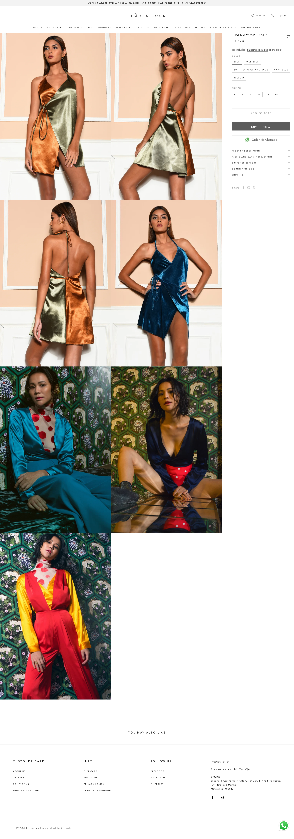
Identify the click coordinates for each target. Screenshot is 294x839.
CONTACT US (21, 784)
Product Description (246, 150)
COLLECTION (75, 27)
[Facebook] (243, 187)
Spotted (200, 27)
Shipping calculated (257, 50)
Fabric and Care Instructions (252, 156)
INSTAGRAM (158, 778)
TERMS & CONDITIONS (98, 791)
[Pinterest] (254, 187)
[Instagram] (222, 797)
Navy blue (281, 69)
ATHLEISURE (142, 27)
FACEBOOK (157, 771)
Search (260, 15)
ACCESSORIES (181, 27)
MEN (90, 27)
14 (276, 94)
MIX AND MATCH (251, 27)
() (286, 15)
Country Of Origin (245, 168)
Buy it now (261, 127)
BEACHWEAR (123, 27)
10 (259, 94)
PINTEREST (157, 784)
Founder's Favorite (223, 27)
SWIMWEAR (104, 27)
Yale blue (252, 61)
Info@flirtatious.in (220, 761)
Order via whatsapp (264, 139)
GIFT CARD (90, 771)
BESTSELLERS (55, 27)
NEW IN (38, 27)
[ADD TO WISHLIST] (288, 37)
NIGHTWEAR (161, 27)
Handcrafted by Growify (55, 828)
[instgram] (248, 187)
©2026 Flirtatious (27, 828)
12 (267, 94)
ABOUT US (19, 771)
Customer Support (244, 162)
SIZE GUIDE (91, 778)
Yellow (239, 77)
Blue (237, 61)
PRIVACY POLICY (94, 784)
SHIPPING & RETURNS (26, 791)
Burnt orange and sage (251, 69)
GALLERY (18, 778)
